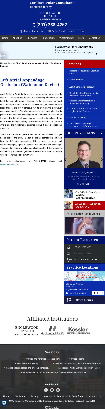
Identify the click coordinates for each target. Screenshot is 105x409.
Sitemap (47, 396)
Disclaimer (20, 396)
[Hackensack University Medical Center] (52, 330)
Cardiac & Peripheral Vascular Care (84, 72)
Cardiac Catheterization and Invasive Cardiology (27, 368)
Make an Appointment (33, 31)
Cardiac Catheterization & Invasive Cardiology (82, 102)
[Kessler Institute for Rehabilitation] (78, 330)
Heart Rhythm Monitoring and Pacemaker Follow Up (78, 363)
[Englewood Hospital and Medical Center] (26, 330)
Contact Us (94, 38)
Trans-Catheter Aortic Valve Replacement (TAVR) (83, 109)
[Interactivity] (96, 54)
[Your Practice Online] (52, 407)
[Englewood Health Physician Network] (51, 15)
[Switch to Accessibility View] (4, 402)
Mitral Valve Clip (77, 117)
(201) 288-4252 (51, 25)
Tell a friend (78, 396)
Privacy (34, 396)
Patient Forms (82, 253)
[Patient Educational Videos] (84, 225)
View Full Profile (83, 184)
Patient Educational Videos (83, 214)
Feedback (62, 396)
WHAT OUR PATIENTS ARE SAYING (88, 205)
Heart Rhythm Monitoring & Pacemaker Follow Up (83, 94)
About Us (17, 38)
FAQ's (81, 38)
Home (5, 38)
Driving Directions (78, 293)
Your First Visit (82, 247)
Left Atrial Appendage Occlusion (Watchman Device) (84, 124)
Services (32, 38)
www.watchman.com (9, 164)
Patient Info (49, 38)
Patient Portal (58, 31)
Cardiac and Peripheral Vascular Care (43, 359)
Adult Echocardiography (81, 87)
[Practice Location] (84, 276)
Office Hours (84, 300)
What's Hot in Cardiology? (88, 195)
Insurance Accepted (86, 259)
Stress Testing (76, 79)
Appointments (66, 38)
